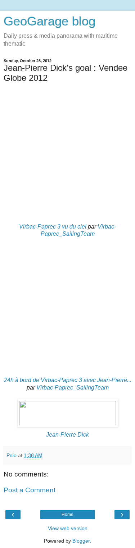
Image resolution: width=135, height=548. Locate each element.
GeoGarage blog (49, 21)
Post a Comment (29, 490)
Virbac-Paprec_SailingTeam (72, 387)
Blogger (81, 541)
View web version (67, 528)
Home (67, 514)
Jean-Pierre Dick (67, 435)
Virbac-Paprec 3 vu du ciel (52, 227)
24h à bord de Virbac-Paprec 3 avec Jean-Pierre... (67, 380)
